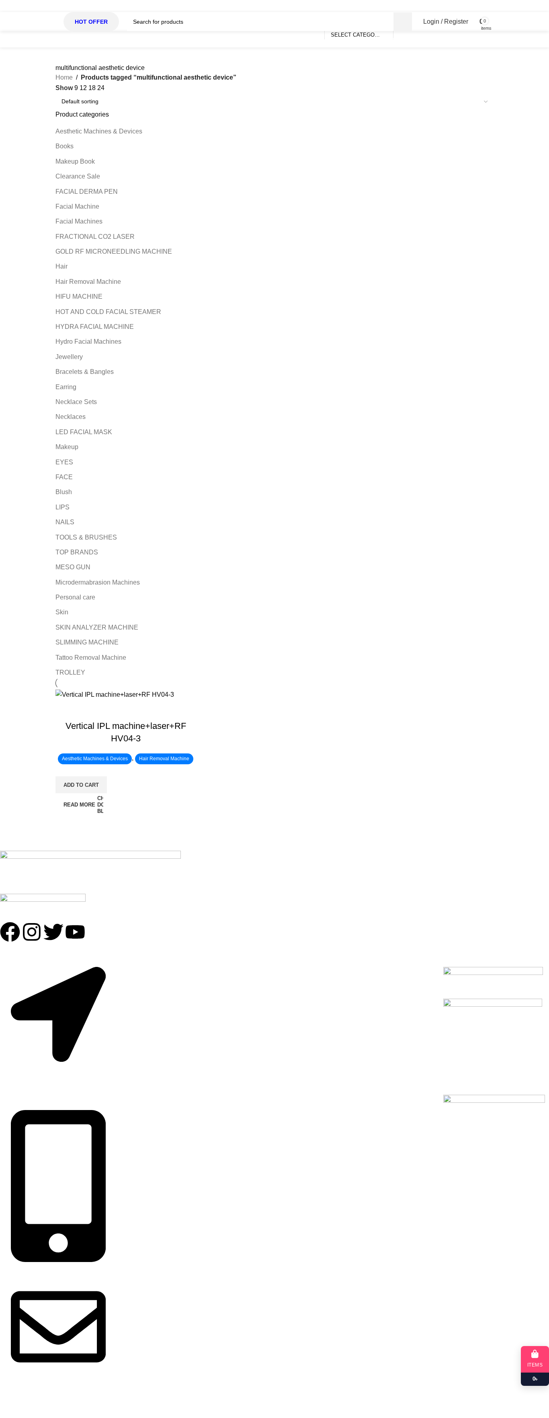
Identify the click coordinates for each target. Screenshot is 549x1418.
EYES (64, 462)
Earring (65, 387)
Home (64, 77)
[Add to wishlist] (87, 710)
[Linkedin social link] (473, 6)
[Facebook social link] (430, 6)
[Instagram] (32, 932)
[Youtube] (75, 932)
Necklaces (70, 416)
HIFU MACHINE (78, 296)
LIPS (62, 507)
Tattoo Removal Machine (90, 657)
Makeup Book (75, 161)
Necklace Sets (76, 401)
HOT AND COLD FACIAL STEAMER (108, 311)
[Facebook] (10, 932)
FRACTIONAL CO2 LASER (95, 236)
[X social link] (444, 6)
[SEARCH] (402, 21)
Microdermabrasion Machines (97, 582)
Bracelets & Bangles (84, 371)
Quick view (65, 710)
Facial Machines (78, 221)
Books (64, 146)
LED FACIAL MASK (83, 432)
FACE (64, 477)
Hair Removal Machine (88, 281)
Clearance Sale (77, 176)
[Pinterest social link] (459, 6)
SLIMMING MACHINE (87, 642)
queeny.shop (47, 1404)
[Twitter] (53, 932)
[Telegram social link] (487, 6)
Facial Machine (77, 206)
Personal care (75, 597)
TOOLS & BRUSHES (86, 537)
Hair (61, 266)
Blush (63, 491)
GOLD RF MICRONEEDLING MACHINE (113, 251)
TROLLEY (70, 672)
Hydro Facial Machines (88, 341)
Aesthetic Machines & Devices (98, 131)
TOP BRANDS (76, 552)
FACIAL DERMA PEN (86, 191)
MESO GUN (72, 567)
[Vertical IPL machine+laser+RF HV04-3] (114, 694)
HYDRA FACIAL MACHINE (94, 326)
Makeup (66, 446)
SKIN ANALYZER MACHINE (96, 627)
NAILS (64, 522)
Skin (61, 612)
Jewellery (69, 356)
